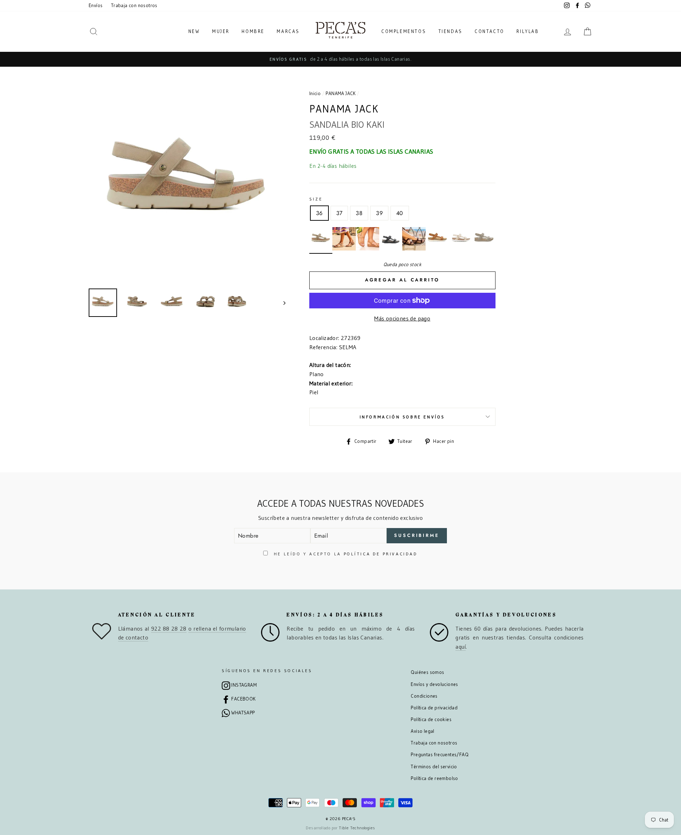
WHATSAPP (243, 713)
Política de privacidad (434, 708)
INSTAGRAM (244, 685)
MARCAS (288, 31)
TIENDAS (450, 31)
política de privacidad (381, 553)
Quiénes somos (427, 672)
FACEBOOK (243, 699)
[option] (340, 59)
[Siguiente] (281, 303)
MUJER (220, 31)
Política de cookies (431, 719)
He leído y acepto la (344, 553)
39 (379, 213)
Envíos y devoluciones (434, 684)
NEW (194, 31)
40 (399, 213)
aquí (460, 646)
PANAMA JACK (340, 93)
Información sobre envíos (402, 416)
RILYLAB (527, 31)
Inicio (315, 93)
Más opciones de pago (402, 318)
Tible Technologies (357, 827)
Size (315, 199)
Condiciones (424, 696)
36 (319, 213)
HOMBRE (253, 31)
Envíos (96, 5)
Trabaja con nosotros (134, 5)
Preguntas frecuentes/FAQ (440, 755)
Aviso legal (422, 731)
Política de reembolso (434, 778)
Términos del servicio (434, 767)
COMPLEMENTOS (403, 31)
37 (339, 213)
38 (359, 213)
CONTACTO (489, 31)
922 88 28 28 (169, 628)
